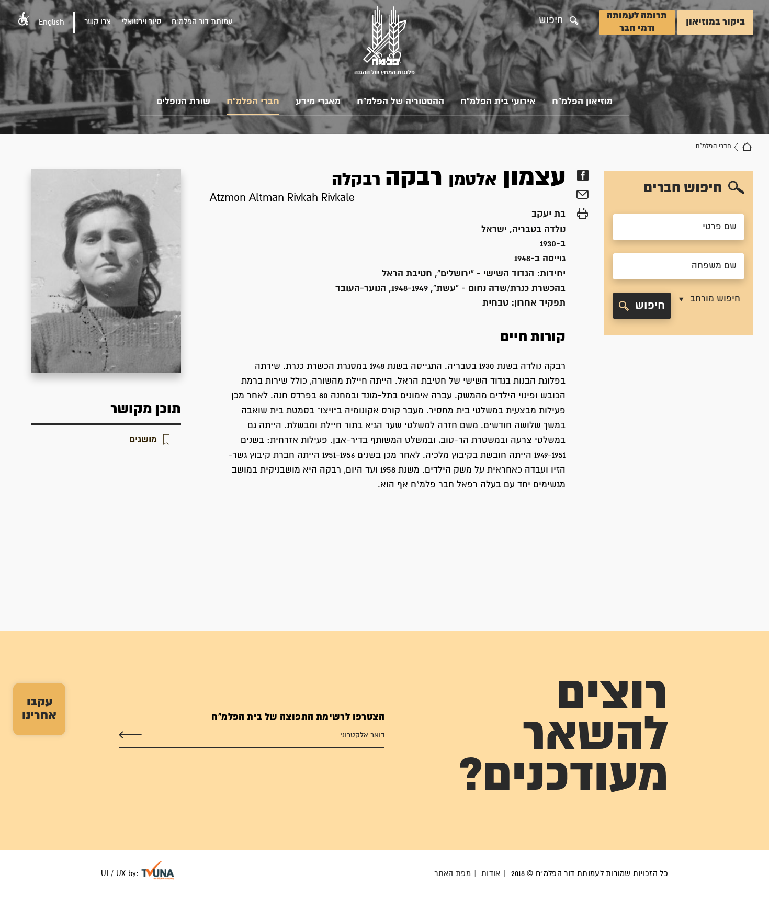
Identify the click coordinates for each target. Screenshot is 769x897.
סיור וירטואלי (141, 21)
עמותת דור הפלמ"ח (202, 21)
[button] (23, 18)
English (51, 22)
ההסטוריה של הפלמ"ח (400, 102)
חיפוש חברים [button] (682, 188)
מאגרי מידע (318, 102)
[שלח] (130, 735)
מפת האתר (452, 873)
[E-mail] (582, 195)
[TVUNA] (157, 870)
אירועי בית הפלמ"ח (498, 102)
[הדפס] (582, 213)
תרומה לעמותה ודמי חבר (637, 22)
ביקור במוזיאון (715, 22)
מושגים (143, 440)
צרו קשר (97, 21)
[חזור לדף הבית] (747, 146)
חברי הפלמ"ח (253, 102)
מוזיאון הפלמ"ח (582, 102)
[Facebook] (582, 175)
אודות (491, 873)
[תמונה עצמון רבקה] (106, 270)
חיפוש (650, 305)
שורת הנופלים (183, 102)
